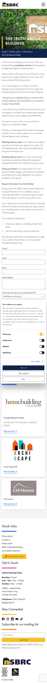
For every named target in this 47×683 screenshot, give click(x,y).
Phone (4, 267)
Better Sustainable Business (12, 547)
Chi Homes (8, 499)
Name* (5, 248)
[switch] (42, 340)
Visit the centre (14, 51)
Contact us (6, 539)
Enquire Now (7, 602)
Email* (4, 258)
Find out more (9, 431)
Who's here (27, 51)
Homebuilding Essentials (14, 417)
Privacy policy (7, 536)
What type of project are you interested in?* (19, 292)
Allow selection (24, 373)
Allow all (23, 368)
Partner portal (7, 543)
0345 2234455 (19, 599)
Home (4, 51)
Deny (23, 379)
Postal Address (7, 277)
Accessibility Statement (11, 550)
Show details (35, 361)
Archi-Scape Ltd (10, 466)
